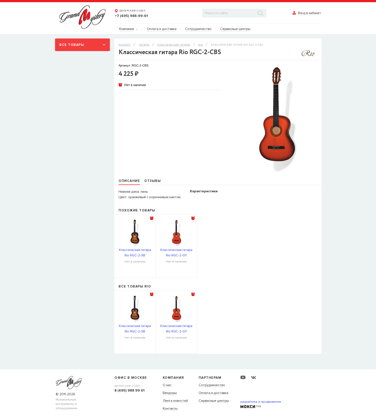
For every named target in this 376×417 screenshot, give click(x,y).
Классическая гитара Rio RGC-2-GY (176, 252)
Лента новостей (175, 401)
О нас (167, 385)
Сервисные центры (214, 401)
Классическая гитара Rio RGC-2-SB (135, 252)
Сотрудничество (212, 385)
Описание (129, 181)
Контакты (170, 408)
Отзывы (152, 181)
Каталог (125, 44)
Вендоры (170, 393)
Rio (200, 44)
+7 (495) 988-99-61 (131, 16)
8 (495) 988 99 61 (129, 390)
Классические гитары (174, 44)
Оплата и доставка (213, 393)
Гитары (144, 44)
